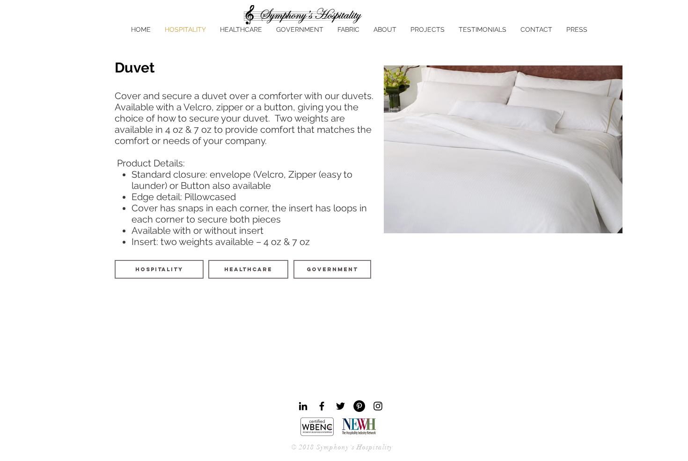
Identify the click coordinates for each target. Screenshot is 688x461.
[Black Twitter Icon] (340, 406)
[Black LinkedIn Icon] (303, 406)
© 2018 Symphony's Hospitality (342, 447)
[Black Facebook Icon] (322, 406)
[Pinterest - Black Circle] (359, 406)
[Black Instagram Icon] (378, 406)
